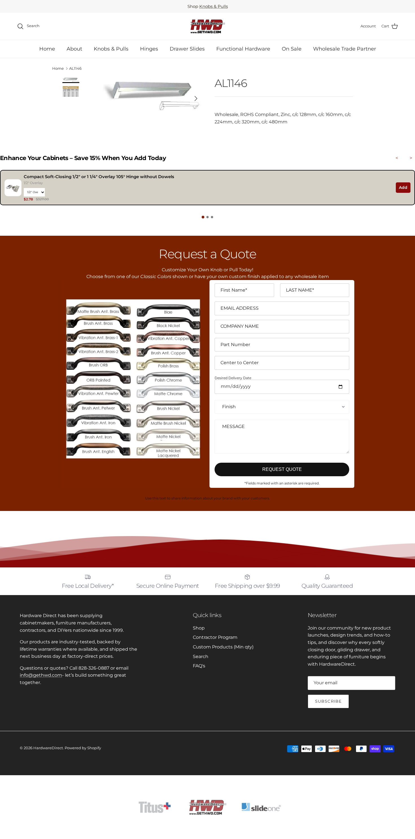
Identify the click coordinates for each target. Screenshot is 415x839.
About (74, 49)
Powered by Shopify (83, 748)
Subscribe (328, 701)
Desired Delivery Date (233, 378)
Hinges (149, 49)
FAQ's (199, 665)
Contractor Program (215, 637)
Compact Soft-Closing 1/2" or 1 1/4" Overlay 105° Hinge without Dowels (99, 176)
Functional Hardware (243, 49)
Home (47, 49)
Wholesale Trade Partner (344, 49)
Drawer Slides (187, 49)
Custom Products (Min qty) (223, 647)
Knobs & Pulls (213, 6)
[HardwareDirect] (207, 26)
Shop (199, 628)
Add (403, 187)
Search (200, 656)
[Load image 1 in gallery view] (152, 96)
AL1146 (75, 68)
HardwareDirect (48, 748)
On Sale (292, 49)
